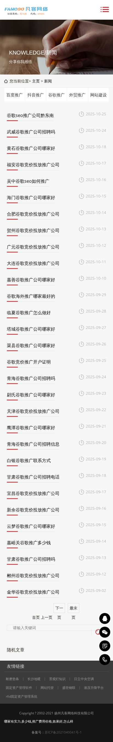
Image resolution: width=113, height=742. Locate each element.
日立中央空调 (84, 679)
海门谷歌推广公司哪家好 (31, 197)
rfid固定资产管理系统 (21, 696)
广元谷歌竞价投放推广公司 (33, 247)
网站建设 (98, 95)
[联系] (104, 645)
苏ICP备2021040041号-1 (63, 732)
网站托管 (47, 687)
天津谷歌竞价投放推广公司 (33, 411)
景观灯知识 (57, 679)
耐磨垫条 (12, 679)
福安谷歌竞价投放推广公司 (33, 165)
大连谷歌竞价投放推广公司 (33, 263)
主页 (36, 81)
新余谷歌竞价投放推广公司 (33, 510)
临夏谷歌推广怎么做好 (29, 313)
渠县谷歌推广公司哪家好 (31, 345)
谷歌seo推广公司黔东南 (30, 115)
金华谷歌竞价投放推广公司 (33, 592)
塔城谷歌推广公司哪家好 (31, 329)
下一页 (59, 609)
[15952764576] (104, 659)
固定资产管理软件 (19, 687)
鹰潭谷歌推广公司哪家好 (31, 428)
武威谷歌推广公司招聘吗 (31, 132)
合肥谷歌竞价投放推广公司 (33, 214)
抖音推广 (35, 95)
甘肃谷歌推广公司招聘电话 (33, 477)
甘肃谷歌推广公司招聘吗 (31, 559)
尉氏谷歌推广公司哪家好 (31, 395)
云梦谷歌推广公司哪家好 (31, 526)
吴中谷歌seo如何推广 (28, 181)
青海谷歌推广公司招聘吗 (31, 378)
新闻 (48, 81)
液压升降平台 (94, 687)
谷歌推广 (56, 95)
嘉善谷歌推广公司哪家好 (31, 280)
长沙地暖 (34, 679)
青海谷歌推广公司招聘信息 (33, 444)
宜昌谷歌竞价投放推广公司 (33, 493)
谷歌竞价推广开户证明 (29, 362)
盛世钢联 (68, 687)
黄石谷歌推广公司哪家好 (31, 148)
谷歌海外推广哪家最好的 (31, 296)
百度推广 (14, 95)
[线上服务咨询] (104, 618)
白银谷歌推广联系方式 (29, 460)
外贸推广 (77, 95)
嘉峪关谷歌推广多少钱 (29, 543)
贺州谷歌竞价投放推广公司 (33, 230)
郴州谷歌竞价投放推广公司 (33, 575)
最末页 (73, 609)
